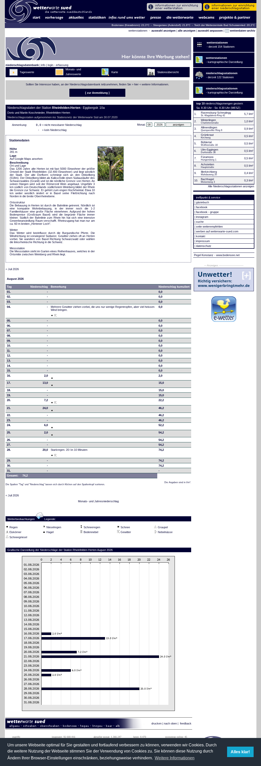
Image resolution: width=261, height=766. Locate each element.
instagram (202, 216)
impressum (203, 241)
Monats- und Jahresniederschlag (98, 501)
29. (9, 460)
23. (9, 420)
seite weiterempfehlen (209, 226)
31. (9, 470)
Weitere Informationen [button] (174, 758)
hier (136, 84)
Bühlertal (206, 142)
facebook (201, 207)
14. (9, 365)
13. (9, 360)
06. (9, 325)
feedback (185, 723)
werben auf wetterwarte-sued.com (217, 231)
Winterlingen (208, 120)
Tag (9, 286)
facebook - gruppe (207, 212)
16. (9, 375)
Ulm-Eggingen (209, 149)
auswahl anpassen (210, 30)
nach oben (170, 723)
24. (9, 425)
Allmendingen (209, 127)
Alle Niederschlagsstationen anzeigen (231, 186)
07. (9, 330)
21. (9, 408)
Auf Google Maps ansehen (26, 158)
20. (9, 400)
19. (9, 395)
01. (9, 291)
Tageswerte (27, 72)
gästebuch (202, 202)
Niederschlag (39, 286)
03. (9, 301)
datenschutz (203, 245)
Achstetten (207, 164)
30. (9, 465)
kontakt (200, 236)
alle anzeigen (186, 30)
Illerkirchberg (209, 171)
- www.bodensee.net (227, 255)
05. (9, 320)
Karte (114, 72)
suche (200, 221)
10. (9, 345)
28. (9, 449)
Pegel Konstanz (203, 255)
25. (9, 432)
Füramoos (207, 157)
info (43, 65)
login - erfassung (58, 65)
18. (9, 390)
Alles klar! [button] (240, 752)
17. (9, 382)
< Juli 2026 (12, 269)
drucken (156, 723)
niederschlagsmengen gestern (224, 103)
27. (9, 444)
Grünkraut (207, 134)
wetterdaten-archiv (242, 30)
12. (9, 355)
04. (9, 306)
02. (9, 296)
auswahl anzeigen (163, 30)
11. (8, 350)
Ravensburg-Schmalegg (216, 112)
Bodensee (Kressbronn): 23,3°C (131, 25)
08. (9, 335)
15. (9, 370)
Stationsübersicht (168, 72)
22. (9, 415)
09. (9, 340)
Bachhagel (207, 179)
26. (9, 439)
